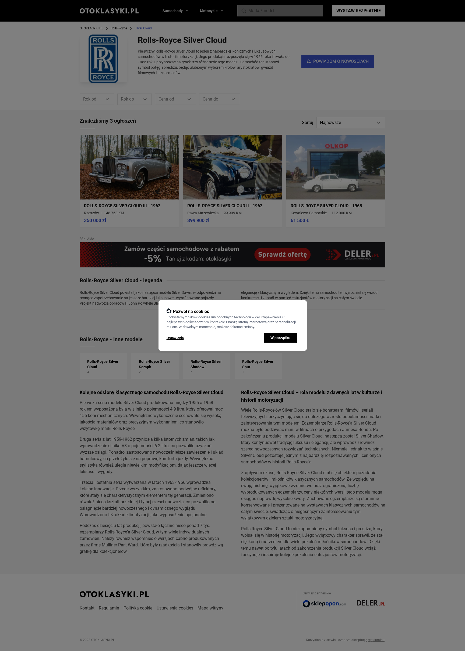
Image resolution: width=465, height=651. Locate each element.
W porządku (280, 338)
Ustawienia (175, 338)
